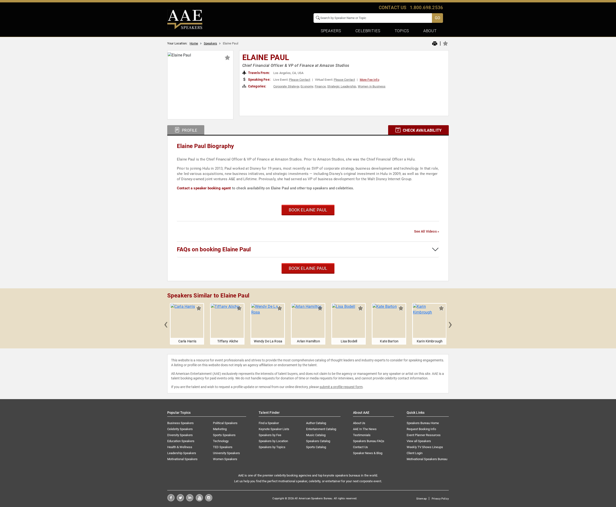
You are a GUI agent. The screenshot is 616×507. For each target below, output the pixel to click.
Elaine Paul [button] (265, 57)
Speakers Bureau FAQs (368, 441)
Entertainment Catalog (321, 429)
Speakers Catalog (318, 441)
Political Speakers (225, 423)
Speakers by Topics (272, 447)
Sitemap (421, 498)
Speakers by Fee (270, 435)
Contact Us (360, 447)
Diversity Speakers (180, 435)
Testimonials (362, 435)
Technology (221, 441)
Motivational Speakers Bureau (427, 459)
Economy (307, 86)
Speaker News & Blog (367, 453)
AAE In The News (365, 429)
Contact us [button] (392, 7)
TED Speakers (222, 447)
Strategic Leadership (341, 86)
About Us (359, 423)
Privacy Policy (440, 498)
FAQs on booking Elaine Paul (214, 249)
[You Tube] (199, 500)
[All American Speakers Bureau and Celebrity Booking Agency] (184, 19)
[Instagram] (208, 500)
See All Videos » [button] (426, 231)
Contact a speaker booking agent (204, 188)
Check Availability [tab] (422, 130)
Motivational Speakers (182, 459)
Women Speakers (225, 459)
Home (194, 43)
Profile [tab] (189, 130)
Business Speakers (180, 423)
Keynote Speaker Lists (274, 429)
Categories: (256, 86)
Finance (320, 86)
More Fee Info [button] (369, 79)
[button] (166, 324)
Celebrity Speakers (180, 429)
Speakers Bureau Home (423, 423)
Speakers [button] (331, 30)
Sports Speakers (224, 435)
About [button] (429, 30)
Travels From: (258, 73)
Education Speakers (180, 441)
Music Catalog (316, 435)
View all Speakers (419, 441)
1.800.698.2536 (426, 7)
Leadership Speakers (181, 453)
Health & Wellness (179, 447)
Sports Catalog (316, 447)
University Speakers (226, 453)
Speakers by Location (273, 441)
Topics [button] (402, 30)
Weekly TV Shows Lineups (425, 447)
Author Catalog (316, 423)
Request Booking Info (421, 429)
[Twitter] (180, 500)
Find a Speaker (269, 423)
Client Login (415, 453)
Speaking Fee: (258, 79)
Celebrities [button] (367, 30)
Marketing (220, 429)
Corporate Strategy (286, 86)
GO (437, 18)
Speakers (210, 43)
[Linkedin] (189, 500)
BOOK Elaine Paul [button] (308, 209)
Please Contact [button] (299, 79)
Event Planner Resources (424, 435)
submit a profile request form (341, 387)
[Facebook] (171, 500)
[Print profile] (434, 44)
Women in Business (372, 86)
